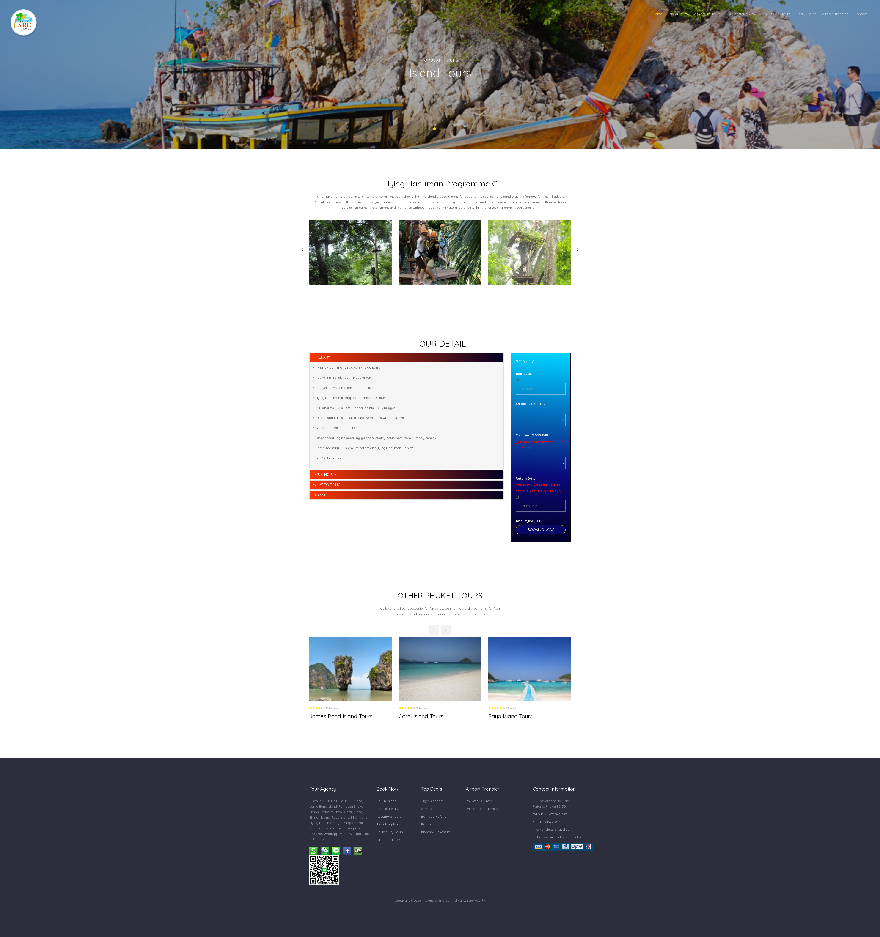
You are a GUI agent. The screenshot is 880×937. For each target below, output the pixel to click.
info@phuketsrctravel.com (552, 829)
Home (657, 14)
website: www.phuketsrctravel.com (559, 837)
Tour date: (524, 374)
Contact (860, 14)
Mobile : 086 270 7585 (549, 822)
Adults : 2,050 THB (530, 404)
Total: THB (528, 521)
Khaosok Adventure (436, 832)
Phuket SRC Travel (479, 801)
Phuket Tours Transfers (483, 809)
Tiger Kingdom (388, 824)
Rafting (426, 824)
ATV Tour (428, 809)
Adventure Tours (707, 14)
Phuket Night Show (741, 14)
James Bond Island (391, 809)
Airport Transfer (835, 14)
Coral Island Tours (331, 716)
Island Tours (678, 14)
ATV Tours (501, 716)
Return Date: (526, 479)
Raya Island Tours (421, 716)
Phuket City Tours (776, 14)
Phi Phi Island (386, 801)
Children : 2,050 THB (532, 435)
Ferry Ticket (806, 14)
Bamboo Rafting (433, 816)
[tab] (406, 357)
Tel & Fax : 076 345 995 (550, 814)
